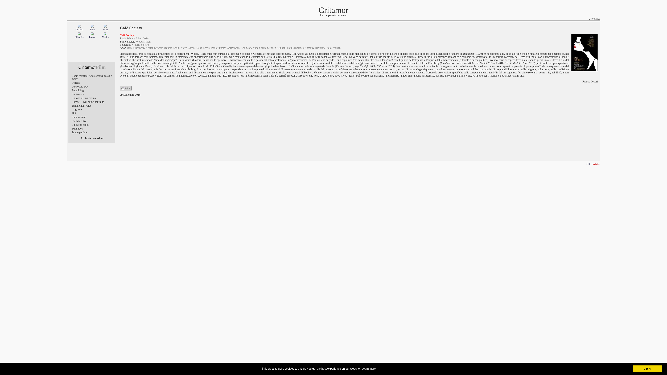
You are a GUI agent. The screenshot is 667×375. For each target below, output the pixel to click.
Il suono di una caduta (84, 98)
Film (92, 29)
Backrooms (78, 94)
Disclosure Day (80, 86)
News (105, 29)
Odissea (76, 82)
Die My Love (79, 120)
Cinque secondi (80, 124)
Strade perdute (79, 132)
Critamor (333, 10)
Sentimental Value (81, 105)
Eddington (77, 128)
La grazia (77, 109)
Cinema (79, 29)
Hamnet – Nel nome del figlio (88, 101)
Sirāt (74, 113)
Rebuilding (78, 90)
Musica (105, 37)
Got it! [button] (647, 368)
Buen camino (79, 117)
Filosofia (79, 37)
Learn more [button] (369, 368)
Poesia (92, 37)
